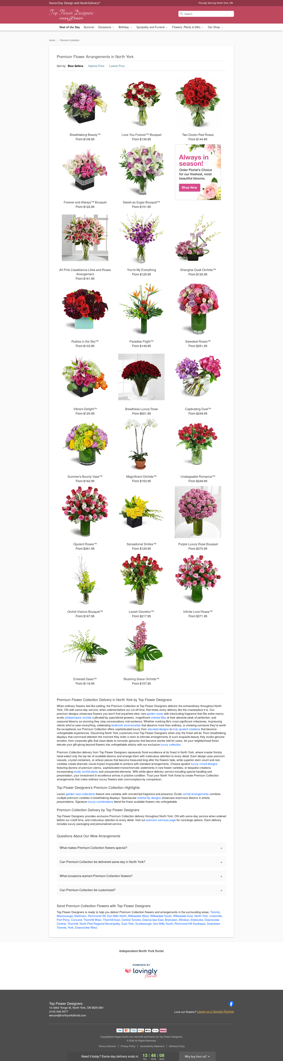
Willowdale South (161, 916)
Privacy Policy (128, 1046)
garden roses (155, 713)
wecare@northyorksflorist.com (67, 1015)
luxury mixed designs (204, 764)
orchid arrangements (196, 794)
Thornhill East (111, 920)
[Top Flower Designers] (77, 15)
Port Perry (63, 920)
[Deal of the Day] (198, 172)
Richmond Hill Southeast (189, 923)
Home (52, 40)
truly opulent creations (186, 729)
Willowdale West (138, 916)
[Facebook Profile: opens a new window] (231, 1003)
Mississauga (65, 916)
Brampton (171, 920)
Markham (80, 916)
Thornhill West (92, 920)
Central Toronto (131, 920)
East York (127, 923)
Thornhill (72, 923)
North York (201, 916)
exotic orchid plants (86, 771)
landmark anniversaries (126, 725)
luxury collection (171, 744)
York (71, 927)
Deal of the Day (69, 27)
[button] (273, 1044)
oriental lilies (158, 717)
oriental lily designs (149, 798)
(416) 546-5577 (58, 1011)
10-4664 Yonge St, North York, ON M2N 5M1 (76, 1007)
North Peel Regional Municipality (100, 923)
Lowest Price (117, 66)
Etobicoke (197, 920)
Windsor (184, 920)
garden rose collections (80, 794)
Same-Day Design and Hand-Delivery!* (75, 3)
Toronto (215, 912)
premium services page (161, 820)
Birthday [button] (124, 27)
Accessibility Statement (152, 1046)
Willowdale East (183, 916)
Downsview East (152, 920)
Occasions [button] (105, 27)
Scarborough (143, 923)
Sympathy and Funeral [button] (151, 27)
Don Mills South (163, 923)
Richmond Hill (96, 916)
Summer (89, 27)
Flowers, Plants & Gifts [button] (186, 27)
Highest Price (96, 66)
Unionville (215, 916)
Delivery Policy (177, 1046)
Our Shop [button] (214, 27)
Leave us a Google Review (215, 1011)
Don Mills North (116, 916)
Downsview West (86, 927)
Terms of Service (107, 1046)
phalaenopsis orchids (78, 717)
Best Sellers (75, 66)
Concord (76, 920)
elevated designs (158, 729)
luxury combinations (100, 801)
